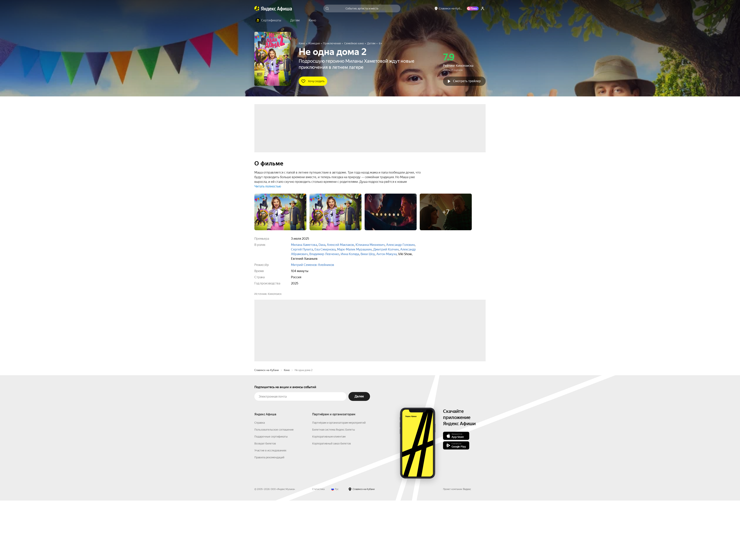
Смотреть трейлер (467, 81)
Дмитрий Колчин (386, 249)
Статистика (318, 547)
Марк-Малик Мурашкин (354, 249)
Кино (287, 428)
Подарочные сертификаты (271, 495)
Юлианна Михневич (370, 245)
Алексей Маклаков (340, 245)
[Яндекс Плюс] (473, 8)
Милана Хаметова (304, 245)
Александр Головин (400, 245)
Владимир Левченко (324, 254)
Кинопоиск (275, 293)
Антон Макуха (386, 254)
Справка (259, 481)
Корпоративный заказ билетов (331, 501)
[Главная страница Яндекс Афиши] (256, 8)
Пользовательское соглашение (274, 488)
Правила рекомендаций (269, 515)
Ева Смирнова (325, 249)
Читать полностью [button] (267, 186)
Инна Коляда (350, 254)
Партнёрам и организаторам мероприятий (339, 481)
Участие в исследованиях (270, 508)
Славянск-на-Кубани (266, 428)
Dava (322, 245)
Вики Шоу (368, 254)
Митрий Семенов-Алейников (312, 265)
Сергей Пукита (302, 249)
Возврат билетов (265, 501)
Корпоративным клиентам (329, 495)
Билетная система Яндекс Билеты (333, 488)
